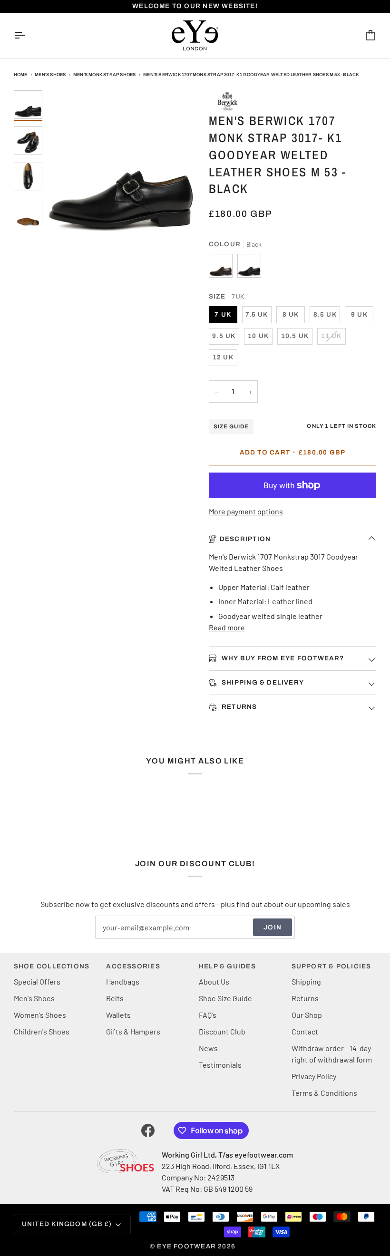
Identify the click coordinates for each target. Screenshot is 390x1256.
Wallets (118, 1014)
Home (21, 74)
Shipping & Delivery (262, 682)
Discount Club (222, 1031)
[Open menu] (28, 35)
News (208, 1048)
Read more (227, 627)
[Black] (249, 268)
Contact (305, 1031)
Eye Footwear (186, 1246)
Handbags (122, 981)
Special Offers (37, 981)
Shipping (306, 981)
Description (245, 538)
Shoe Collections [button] (51, 966)
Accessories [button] (133, 966)
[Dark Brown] (223, 268)
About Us (214, 981)
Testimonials (220, 1064)
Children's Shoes (41, 1031)
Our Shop (307, 1014)
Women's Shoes (40, 1014)
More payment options (246, 511)
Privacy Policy (314, 1076)
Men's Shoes (50, 74)
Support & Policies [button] (331, 966)
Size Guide (231, 426)
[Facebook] (148, 1130)
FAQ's (207, 1014)
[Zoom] (121, 164)
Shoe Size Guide (225, 998)
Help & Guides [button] (227, 966)
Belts (115, 998)
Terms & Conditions (324, 1092)
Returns (238, 706)
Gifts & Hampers (133, 1031)
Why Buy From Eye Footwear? (282, 658)
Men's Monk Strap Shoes (104, 74)
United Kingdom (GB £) (67, 1223)
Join (272, 927)
